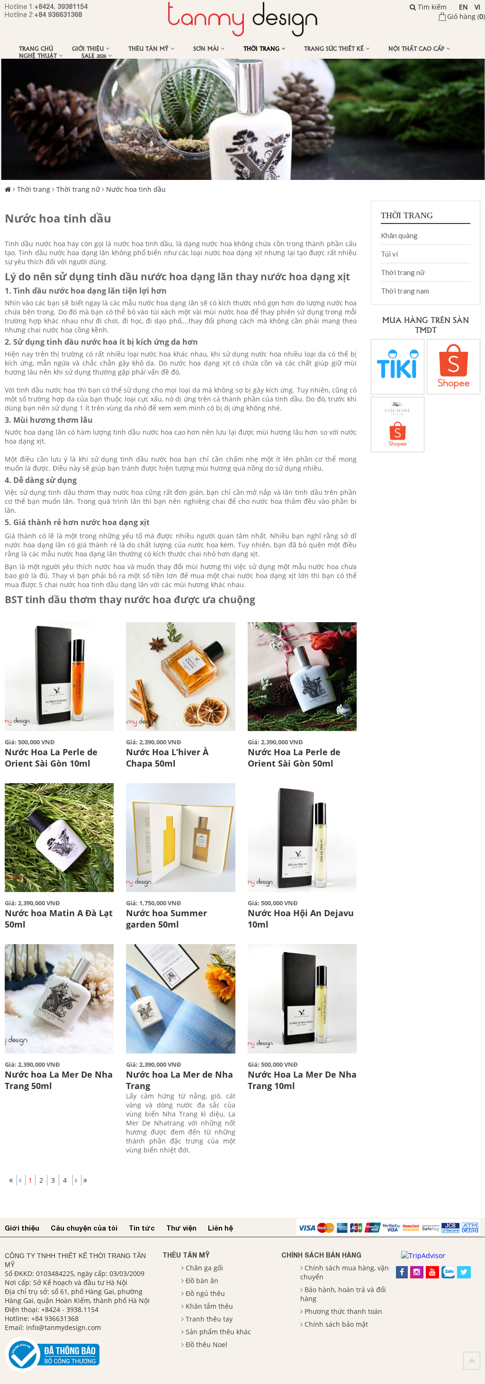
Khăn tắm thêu (209, 1306)
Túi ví (389, 254)
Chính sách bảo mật (336, 1324)
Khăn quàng (399, 235)
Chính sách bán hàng (321, 1255)
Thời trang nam (405, 290)
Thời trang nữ (78, 189)
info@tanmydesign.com (63, 1327)
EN (463, 6)
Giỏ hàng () (466, 16)
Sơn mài (207, 48)
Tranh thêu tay (209, 1318)
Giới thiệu (89, 48)
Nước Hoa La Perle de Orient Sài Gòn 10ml (51, 757)
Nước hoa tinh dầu (136, 189)
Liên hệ (220, 1228)
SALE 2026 (94, 55)
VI (477, 6)
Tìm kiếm (431, 6)
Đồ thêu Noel (206, 1344)
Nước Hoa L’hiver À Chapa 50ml (167, 757)
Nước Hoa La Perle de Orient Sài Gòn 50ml (294, 757)
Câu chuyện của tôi (84, 1228)
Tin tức (142, 1228)
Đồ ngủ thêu (205, 1293)
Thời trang (262, 48)
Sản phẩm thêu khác (218, 1331)
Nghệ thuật (39, 55)
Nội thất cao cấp (417, 48)
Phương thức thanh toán (343, 1311)
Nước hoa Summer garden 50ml (166, 918)
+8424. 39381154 (61, 6)
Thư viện (181, 1228)
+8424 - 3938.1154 (70, 1309)
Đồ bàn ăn (202, 1280)
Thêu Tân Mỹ (149, 48)
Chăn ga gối (204, 1267)
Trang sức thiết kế (335, 48)
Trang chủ (36, 48)
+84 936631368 (58, 14)
